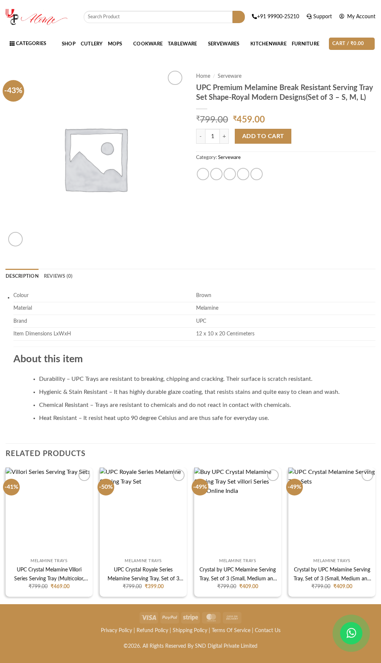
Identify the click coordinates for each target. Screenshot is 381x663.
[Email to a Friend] (230, 174)
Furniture (305, 44)
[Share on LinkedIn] (256, 174)
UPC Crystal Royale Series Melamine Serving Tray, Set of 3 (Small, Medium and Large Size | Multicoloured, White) (143, 575)
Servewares (224, 44)
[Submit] (239, 17)
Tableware (182, 44)
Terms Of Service (231, 630)
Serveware (229, 76)
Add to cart (263, 136)
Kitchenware (268, 44)
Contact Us (268, 630)
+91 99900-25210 (279, 16)
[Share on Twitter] (216, 174)
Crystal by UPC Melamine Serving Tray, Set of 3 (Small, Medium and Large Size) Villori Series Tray (237, 575)
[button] (352, 44)
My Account (360, 16)
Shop (69, 44)
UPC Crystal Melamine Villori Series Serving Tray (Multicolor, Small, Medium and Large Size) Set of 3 (49, 575)
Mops (115, 44)
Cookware (148, 44)
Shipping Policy (190, 630)
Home (203, 76)
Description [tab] (22, 276)
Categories (30, 43)
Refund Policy (152, 630)
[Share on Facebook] (203, 174)
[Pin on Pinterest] (243, 174)
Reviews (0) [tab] (58, 276)
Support (323, 16)
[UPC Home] (36, 17)
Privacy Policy (116, 630)
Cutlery (92, 44)
